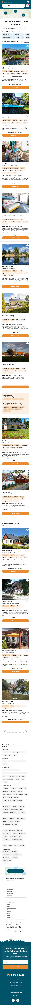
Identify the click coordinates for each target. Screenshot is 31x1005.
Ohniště (21, 794)
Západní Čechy (11, 68)
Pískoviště (20, 791)
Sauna (5, 409)
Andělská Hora (10, 902)
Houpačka (5, 791)
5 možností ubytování (17, 226)
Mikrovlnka (14, 773)
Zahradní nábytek (7, 800)
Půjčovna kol (13, 812)
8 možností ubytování (17, 324)
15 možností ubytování (17, 375)
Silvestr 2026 (6, 851)
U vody (4, 761)
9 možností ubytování (17, 76)
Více (3, 81)
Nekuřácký (5, 812)
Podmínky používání (15, 979)
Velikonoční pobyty (7, 854)
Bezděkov (17, 34)
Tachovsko (9, 895)
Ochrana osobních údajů (15, 982)
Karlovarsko (10, 889)
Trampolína (5, 788)
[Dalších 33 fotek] (15, 151)
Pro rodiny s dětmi (14, 407)
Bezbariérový (22, 812)
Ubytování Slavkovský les (15, 932)
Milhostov (5, 552)
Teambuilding (22, 833)
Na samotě (11, 409)
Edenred (22, 845)
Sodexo (10, 845)
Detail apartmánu (15, 135)
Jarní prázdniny (17, 854)
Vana (20, 773)
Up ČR (15, 845)
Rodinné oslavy (13, 836)
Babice (9, 906)
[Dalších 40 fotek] (15, 352)
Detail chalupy (15, 513)
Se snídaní (5, 809)
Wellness (15, 833)
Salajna (4, 494)
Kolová (6, 34)
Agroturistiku (6, 839)
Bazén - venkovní (7, 794)
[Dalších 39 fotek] (15, 103)
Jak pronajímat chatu (15, 989)
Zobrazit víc (8, 917)
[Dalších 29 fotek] (15, 480)
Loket (4, 603)
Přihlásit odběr (15, 967)
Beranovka (9, 911)
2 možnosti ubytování (17, 559)
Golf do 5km (11, 818)
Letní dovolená (7, 411)
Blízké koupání (18, 409)
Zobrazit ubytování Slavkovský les (15, 732)
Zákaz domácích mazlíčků (16, 809)
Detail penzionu (16, 87)
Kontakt (15, 995)
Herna (4, 770)
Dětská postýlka (6, 806)
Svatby (20, 836)
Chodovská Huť (6, 165)
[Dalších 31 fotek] (15, 203)
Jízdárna (23, 818)
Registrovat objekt (16, 985)
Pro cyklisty (12, 830)
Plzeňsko (9, 891)
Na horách (14, 824)
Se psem (22, 407)
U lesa (4, 821)
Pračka (25, 773)
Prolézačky (12, 791)
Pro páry (5, 830)
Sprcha (4, 776)
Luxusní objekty (6, 833)
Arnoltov (9, 904)
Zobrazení (26, 42)
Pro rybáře (19, 830)
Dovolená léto (6, 857)
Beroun (9, 913)
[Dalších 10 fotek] (15, 428)
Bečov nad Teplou (11, 908)
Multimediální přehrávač (14, 776)
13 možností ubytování (17, 175)
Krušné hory (9, 117)
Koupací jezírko (22, 788)
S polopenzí (21, 806)
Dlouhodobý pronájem (16, 839)
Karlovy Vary (6, 216)
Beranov (9, 909)
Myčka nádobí (6, 773)
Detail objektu (15, 186)
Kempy (14, 755)
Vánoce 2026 (14, 851)
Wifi (23, 779)
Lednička (16, 770)
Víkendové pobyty (7, 860)
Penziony (21, 399)
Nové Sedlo (5, 652)
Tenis (17, 818)
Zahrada (16, 797)
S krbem (5, 782)
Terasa (15, 794)
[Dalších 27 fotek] (15, 538)
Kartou (4, 845)
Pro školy (5, 836)
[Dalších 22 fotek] (15, 54)
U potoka (10, 821)
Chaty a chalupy (7, 399)
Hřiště (4, 818)
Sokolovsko (10, 893)
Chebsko (9, 888)
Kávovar (10, 770)
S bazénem (6, 407)
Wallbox (15, 806)
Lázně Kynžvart (6, 268)
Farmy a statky (6, 755)
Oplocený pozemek (7, 797)
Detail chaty (15, 620)
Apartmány (15, 399)
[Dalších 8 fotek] (15, 638)
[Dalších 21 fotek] (15, 689)
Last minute (15, 857)
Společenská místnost (8, 779)
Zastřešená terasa (17, 800)
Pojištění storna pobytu (15, 992)
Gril (26, 794)
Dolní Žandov (7, 37)
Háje (19, 37)
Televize (17, 779)
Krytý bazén (13, 788)
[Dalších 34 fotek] (15, 303)
